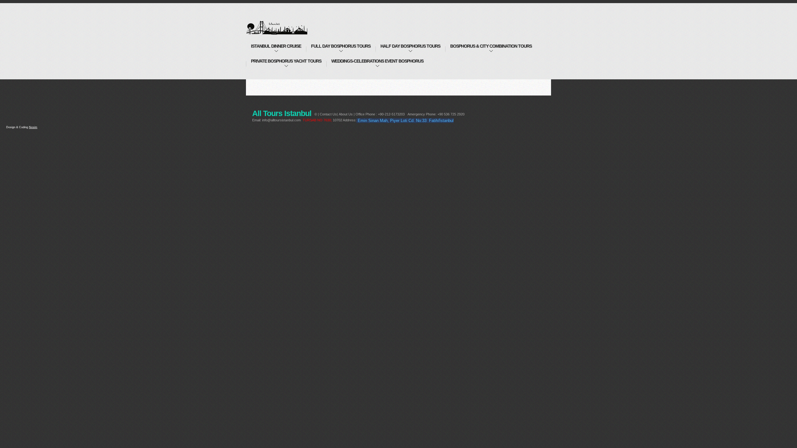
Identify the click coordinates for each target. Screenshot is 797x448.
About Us (346, 114)
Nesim (33, 127)
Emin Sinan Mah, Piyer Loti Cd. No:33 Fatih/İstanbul (406, 120)
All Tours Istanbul (284, 24)
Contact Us (328, 114)
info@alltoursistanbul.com (281, 120)
